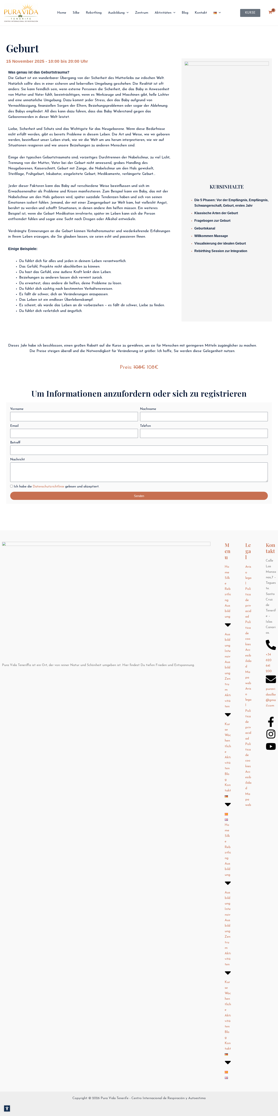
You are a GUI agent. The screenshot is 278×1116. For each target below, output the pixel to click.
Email (14, 426)
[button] (7, 1108)
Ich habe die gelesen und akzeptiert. (56, 486)
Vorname (16, 409)
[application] (127, 13)
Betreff (15, 442)
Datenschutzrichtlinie (48, 486)
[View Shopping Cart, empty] (270, 12)
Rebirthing (228, 594)
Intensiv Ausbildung (228, 662)
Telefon (145, 426)
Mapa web (248, 677)
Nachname (148, 409)
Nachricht (17, 459)
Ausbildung (227, 611)
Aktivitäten (228, 701)
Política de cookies (248, 633)
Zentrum (227, 684)
